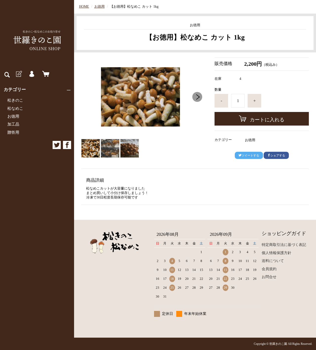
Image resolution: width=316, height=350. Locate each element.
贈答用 (13, 132)
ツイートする (250, 155)
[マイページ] (31, 74)
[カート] (45, 74)
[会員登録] (18, 74)
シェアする (277, 155)
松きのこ (15, 100)
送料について (273, 261)
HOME (84, 6)
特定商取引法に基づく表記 (284, 245)
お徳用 (13, 116)
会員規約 (269, 269)
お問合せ (269, 277)
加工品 (13, 124)
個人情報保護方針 (276, 253)
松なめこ (15, 108)
